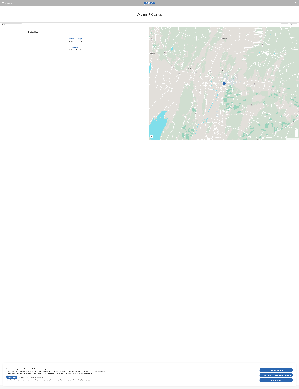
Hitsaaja (75, 47)
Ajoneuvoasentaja (75, 39)
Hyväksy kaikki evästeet (276, 370)
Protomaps (288, 138)
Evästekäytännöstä (11, 377)
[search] (12, 25)
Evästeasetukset (276, 380)
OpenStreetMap (295, 138)
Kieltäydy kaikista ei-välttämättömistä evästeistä (276, 375)
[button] (296, 3)
